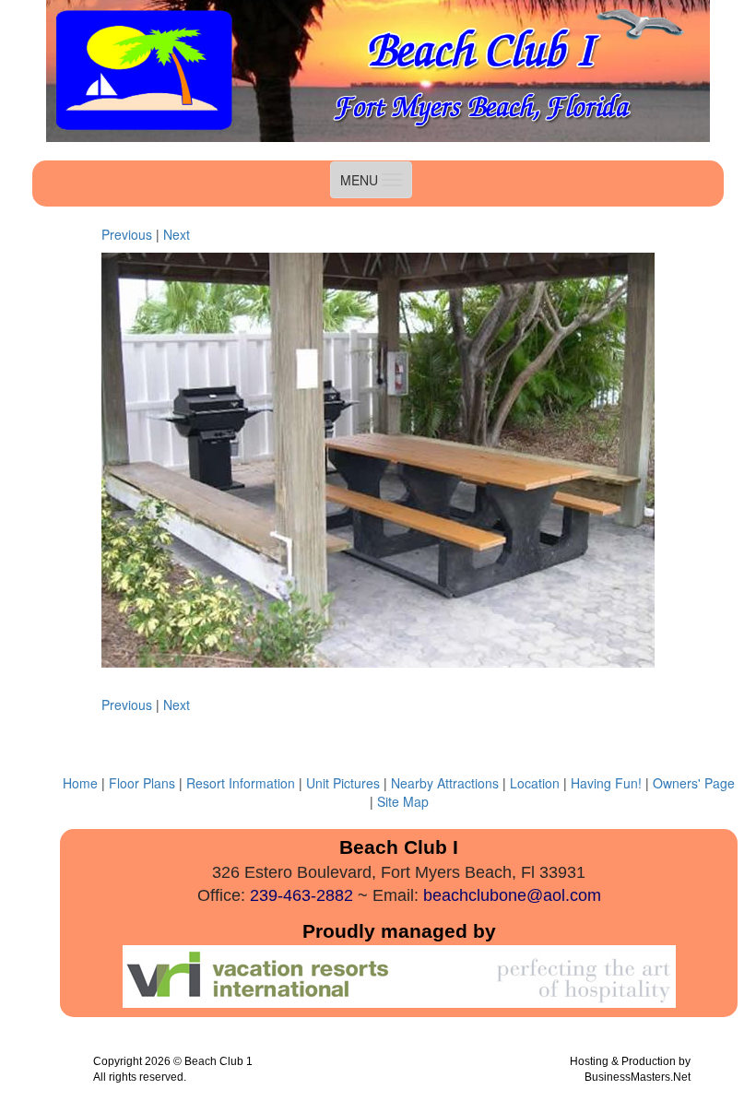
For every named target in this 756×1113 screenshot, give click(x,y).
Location (535, 783)
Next (176, 234)
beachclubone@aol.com (512, 895)
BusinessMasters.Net (638, 1077)
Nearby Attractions (445, 783)
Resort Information (240, 783)
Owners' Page (694, 783)
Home (80, 783)
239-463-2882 (301, 895)
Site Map (403, 801)
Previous (126, 234)
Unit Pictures (343, 783)
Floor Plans (144, 783)
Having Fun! (606, 783)
